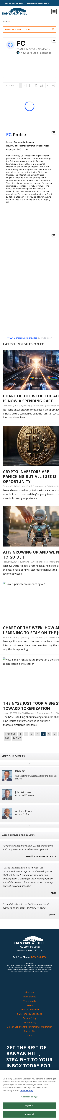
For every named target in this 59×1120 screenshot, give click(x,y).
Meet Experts (29, 996)
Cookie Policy (29, 1022)
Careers (29, 1005)
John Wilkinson (23, 792)
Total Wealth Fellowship (38, 3)
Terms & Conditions (29, 1009)
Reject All (29, 1105)
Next (17, 738)
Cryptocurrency (39, 486)
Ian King (20, 771)
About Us (29, 992)
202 (7, 738)
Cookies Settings (29, 1096)
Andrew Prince (24, 811)
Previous (10, 733)
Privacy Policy (29, 1018)
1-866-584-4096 (38, 957)
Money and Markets (14, 3)
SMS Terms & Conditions (29, 1013)
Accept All (29, 1114)
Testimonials (29, 1001)
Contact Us (29, 1031)
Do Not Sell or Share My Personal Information (29, 1026)
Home (6, 21)
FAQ (29, 1035)
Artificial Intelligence (41, 405)
